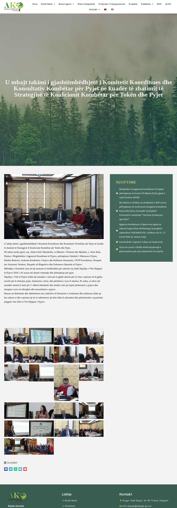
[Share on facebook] (6, 469)
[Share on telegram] (20, 469)
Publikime (146, 4)
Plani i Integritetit (86, 4)
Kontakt (93, 9)
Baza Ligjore (65, 4)
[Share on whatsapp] (15, 469)
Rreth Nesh (46, 4)
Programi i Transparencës (111, 4)
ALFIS (168, 4)
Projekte (133, 4)
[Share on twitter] (10, 469)
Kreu (35, 4)
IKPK (159, 4)
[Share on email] (25, 469)
